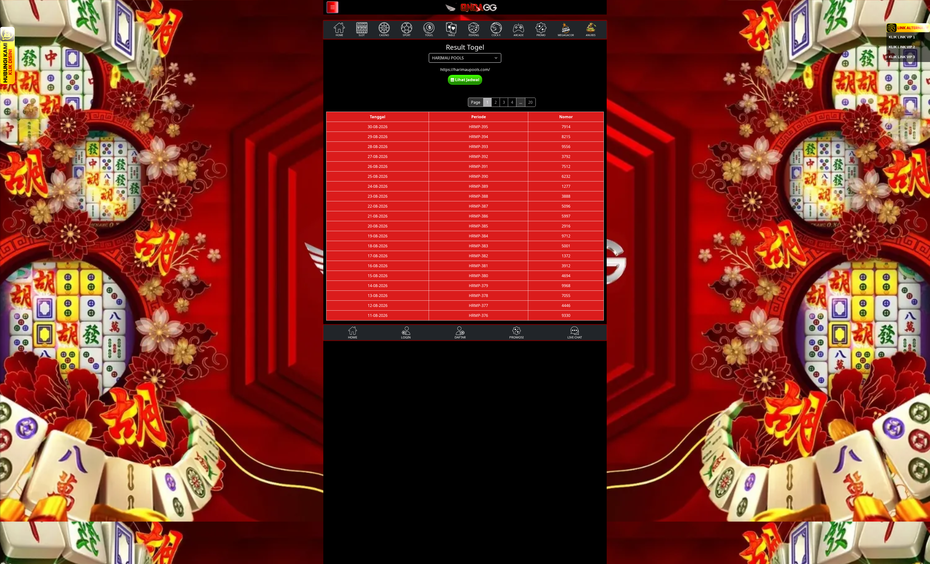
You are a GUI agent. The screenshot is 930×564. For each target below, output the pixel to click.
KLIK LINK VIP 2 (902, 47)
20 (530, 102)
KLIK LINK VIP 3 (902, 57)
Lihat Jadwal (466, 79)
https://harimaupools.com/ (465, 69)
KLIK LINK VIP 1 (902, 37)
